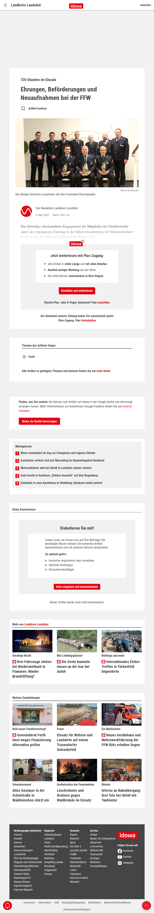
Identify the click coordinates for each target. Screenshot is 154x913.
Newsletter (19, 846)
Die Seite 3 (75, 846)
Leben (73, 869)
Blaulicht (74, 838)
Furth (31, 357)
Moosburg (49, 866)
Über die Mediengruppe (26, 858)
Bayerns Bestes (22, 881)
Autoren (18, 834)
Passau (48, 873)
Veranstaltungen (98, 866)
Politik (73, 854)
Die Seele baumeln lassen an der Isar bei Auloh (73, 666)
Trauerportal (96, 854)
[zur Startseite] (129, 834)
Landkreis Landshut (26, 5)
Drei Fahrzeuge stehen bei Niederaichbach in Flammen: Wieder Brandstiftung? (31, 669)
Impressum (29, 902)
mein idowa (103, 371)
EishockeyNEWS (22, 869)
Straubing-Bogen (53, 834)
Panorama (75, 873)
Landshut (49, 838)
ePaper (93, 834)
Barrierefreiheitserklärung (117, 902)
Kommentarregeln (23, 850)
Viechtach (49, 854)
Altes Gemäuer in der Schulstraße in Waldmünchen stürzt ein (30, 795)
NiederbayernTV (22, 877)
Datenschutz (44, 902)
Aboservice (95, 842)
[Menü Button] (5, 5)
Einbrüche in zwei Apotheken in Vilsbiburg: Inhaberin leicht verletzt (61, 483)
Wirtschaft (75, 866)
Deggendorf (50, 869)
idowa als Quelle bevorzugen (39, 421)
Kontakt (18, 838)
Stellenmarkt (96, 850)
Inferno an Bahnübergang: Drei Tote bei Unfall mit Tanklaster (121, 795)
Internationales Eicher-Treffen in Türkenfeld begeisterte (121, 666)
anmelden (104, 302)
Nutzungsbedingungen (73, 902)
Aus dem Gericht (78, 850)
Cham (47, 842)
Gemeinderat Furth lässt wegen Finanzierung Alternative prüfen (31, 740)
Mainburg (49, 858)
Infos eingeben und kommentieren (77, 587)
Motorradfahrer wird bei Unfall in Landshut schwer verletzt (56, 468)
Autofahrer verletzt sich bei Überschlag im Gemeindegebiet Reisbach (62, 460)
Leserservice (96, 846)
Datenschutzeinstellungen (77, 909)
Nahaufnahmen (78, 862)
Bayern (73, 834)
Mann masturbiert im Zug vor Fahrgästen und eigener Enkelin (58, 453)
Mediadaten (94, 902)
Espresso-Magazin (23, 889)
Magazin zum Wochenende (28, 862)
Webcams (95, 862)
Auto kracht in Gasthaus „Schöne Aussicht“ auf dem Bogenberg (59, 475)
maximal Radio (21, 873)
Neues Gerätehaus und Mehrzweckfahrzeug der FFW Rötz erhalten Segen (121, 740)
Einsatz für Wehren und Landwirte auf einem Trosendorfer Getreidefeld (74, 742)
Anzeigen (95, 858)
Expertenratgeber (23, 885)
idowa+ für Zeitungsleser (103, 838)
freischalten (88, 320)
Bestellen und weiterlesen (77, 290)
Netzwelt (74, 881)
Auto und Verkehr (79, 877)
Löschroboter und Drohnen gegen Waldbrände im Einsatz (74, 795)
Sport (72, 842)
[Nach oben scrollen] (146, 905)
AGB (56, 902)
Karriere (18, 842)
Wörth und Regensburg (56, 846)
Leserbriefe (20, 854)
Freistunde (75, 858)
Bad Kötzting (51, 850)
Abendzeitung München (26, 866)
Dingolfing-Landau (53, 862)
